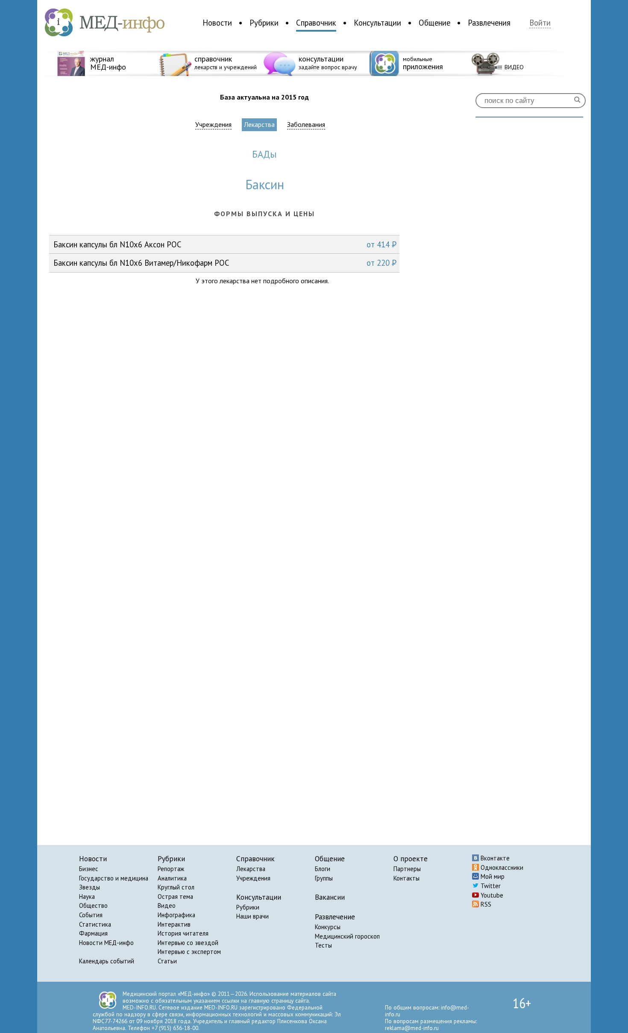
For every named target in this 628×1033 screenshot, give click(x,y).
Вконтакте (494, 858)
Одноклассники (501, 867)
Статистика (95, 924)
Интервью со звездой (188, 943)
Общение (434, 23)
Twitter (490, 886)
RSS (485, 904)
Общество (93, 905)
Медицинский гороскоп (347, 936)
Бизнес (88, 869)
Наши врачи (252, 916)
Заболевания (306, 124)
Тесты (323, 945)
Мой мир (492, 876)
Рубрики (264, 23)
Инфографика (176, 915)
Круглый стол (176, 887)
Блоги (322, 869)
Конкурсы (327, 927)
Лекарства (259, 124)
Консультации (377, 23)
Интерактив (174, 924)
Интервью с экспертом (189, 952)
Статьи (167, 961)
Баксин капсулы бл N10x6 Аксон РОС (224, 244)
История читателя (183, 933)
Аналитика (172, 878)
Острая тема (175, 896)
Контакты (406, 878)
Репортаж (171, 869)
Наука (87, 896)
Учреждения (213, 124)
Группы (324, 878)
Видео (167, 905)
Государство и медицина (113, 878)
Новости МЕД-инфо (106, 943)
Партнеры (407, 869)
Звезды (89, 887)
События (91, 915)
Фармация (93, 933)
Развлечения (489, 23)
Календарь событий (106, 961)
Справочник (316, 23)
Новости (217, 23)
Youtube (491, 895)
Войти (540, 23)
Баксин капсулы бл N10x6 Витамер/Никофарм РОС (224, 262)
